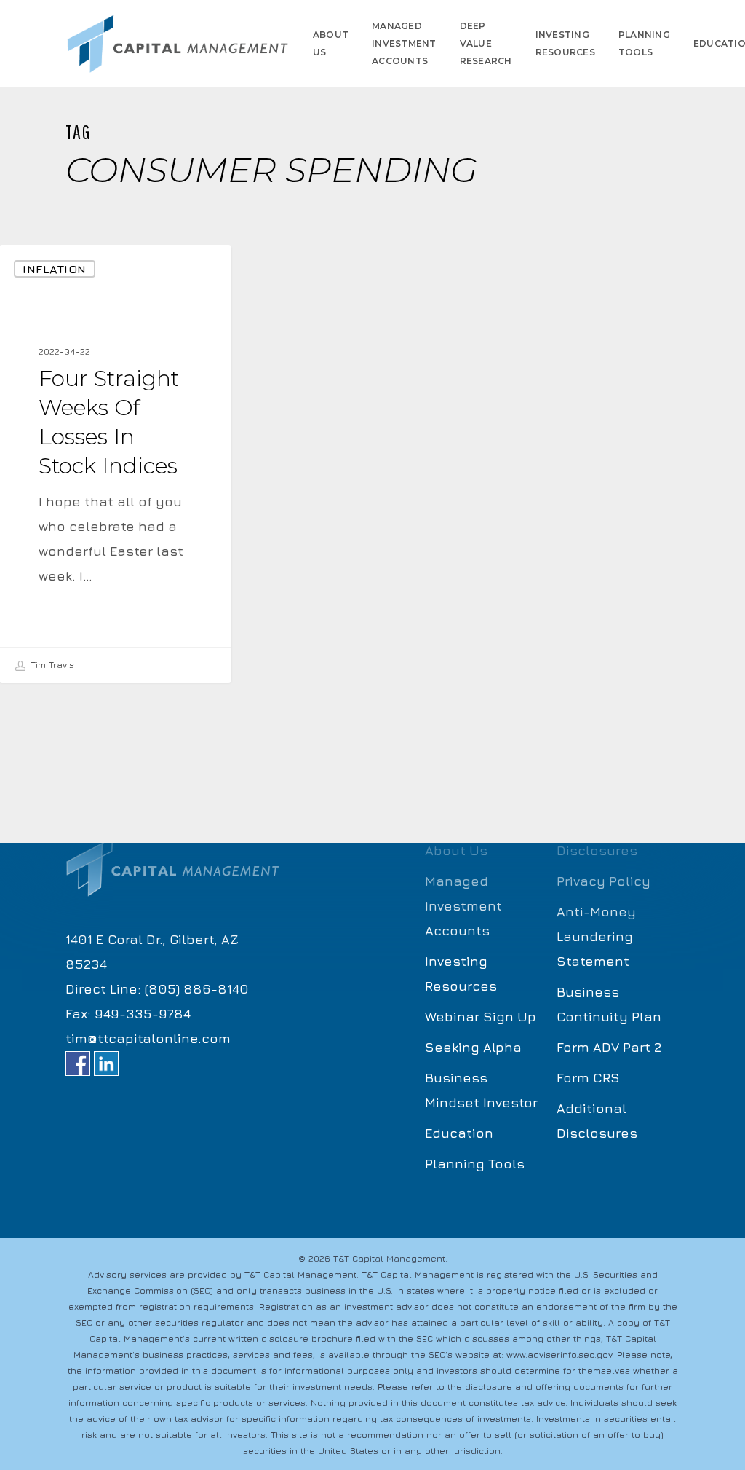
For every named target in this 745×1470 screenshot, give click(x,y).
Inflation (55, 268)
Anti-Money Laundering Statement (596, 936)
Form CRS (588, 1077)
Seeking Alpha (473, 1047)
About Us (456, 850)
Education (459, 1133)
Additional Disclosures (597, 1121)
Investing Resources (461, 974)
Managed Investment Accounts (463, 905)
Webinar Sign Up (480, 1016)
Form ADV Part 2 (609, 1047)
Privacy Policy (603, 881)
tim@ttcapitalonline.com (148, 1038)
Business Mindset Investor (481, 1090)
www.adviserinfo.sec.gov (559, 1354)
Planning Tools (475, 1163)
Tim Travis (51, 664)
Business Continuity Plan (609, 1004)
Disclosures (597, 850)
